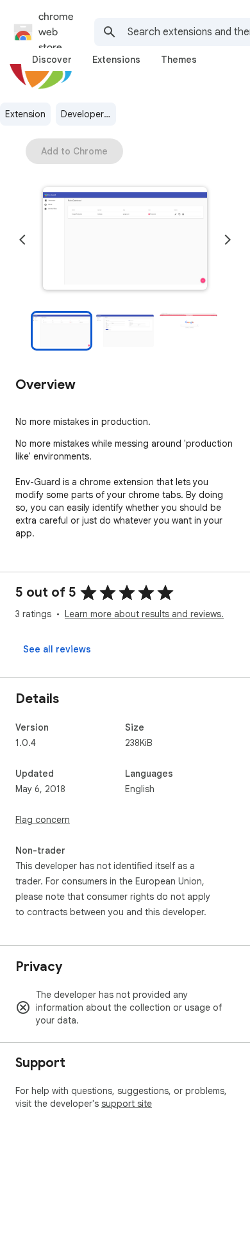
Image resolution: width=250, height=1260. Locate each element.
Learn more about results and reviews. (144, 614)
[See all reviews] (57, 649)
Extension (25, 114)
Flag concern (42, 819)
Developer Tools (88, 114)
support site (126, 1103)
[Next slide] (227, 240)
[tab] (52, 59)
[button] (125, 239)
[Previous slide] (22, 240)
